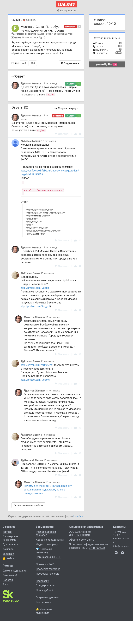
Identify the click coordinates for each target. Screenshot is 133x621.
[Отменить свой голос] (80, 134)
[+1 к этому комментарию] (75, 134)
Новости (8, 580)
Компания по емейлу (44, 551)
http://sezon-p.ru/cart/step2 (37, 365)
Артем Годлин (32, 141)
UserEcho (78, 516)
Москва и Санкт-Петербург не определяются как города (42, 28)
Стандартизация (45, 585)
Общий (16, 20)
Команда (8, 549)
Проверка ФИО (45, 564)
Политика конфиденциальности (88, 544)
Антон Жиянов (33, 83)
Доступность (10, 544)
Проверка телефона (48, 569)
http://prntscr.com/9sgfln (35, 287)
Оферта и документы (82, 539)
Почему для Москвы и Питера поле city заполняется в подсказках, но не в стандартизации (48, 489)
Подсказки (42, 581)
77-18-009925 (97, 547)
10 (43, 37)
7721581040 (82, 535)
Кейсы (10, 558)
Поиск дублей (44, 590)
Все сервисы (44, 602)
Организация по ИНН (48, 557)
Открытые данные (47, 597)
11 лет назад (48, 273)
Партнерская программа (10, 538)
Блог (5, 584)
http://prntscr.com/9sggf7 (35, 306)
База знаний (10, 575)
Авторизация (67, 10)
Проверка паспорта (47, 573)
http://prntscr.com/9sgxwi (35, 379)
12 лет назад (49, 83)
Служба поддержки (14, 570)
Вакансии (8, 553)
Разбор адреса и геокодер (46, 533)
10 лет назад (50, 460)
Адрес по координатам (50, 539)
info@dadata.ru (121, 546)
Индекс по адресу (47, 544)
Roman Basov (32, 273)
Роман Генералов (25, 33)
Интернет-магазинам (44, 611)
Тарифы (7, 531)
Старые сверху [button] (67, 108)
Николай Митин (33, 460)
